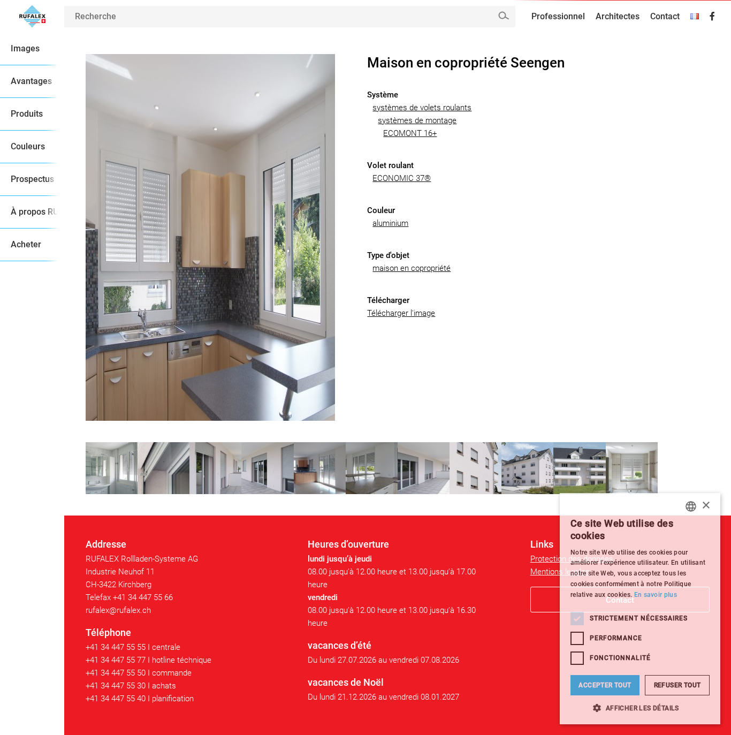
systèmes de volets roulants (421, 107)
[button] (640, 708)
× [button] (706, 506)
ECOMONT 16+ (410, 133)
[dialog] (640, 608)
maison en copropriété (411, 268)
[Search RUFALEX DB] (503, 16)
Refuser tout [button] (677, 685)
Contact (665, 16)
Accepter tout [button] (604, 685)
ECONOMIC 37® (401, 178)
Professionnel (558, 16)
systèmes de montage (417, 120)
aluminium (390, 223)
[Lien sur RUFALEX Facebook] (712, 17)
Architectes (617, 16)
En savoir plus (655, 594)
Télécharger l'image (401, 313)
